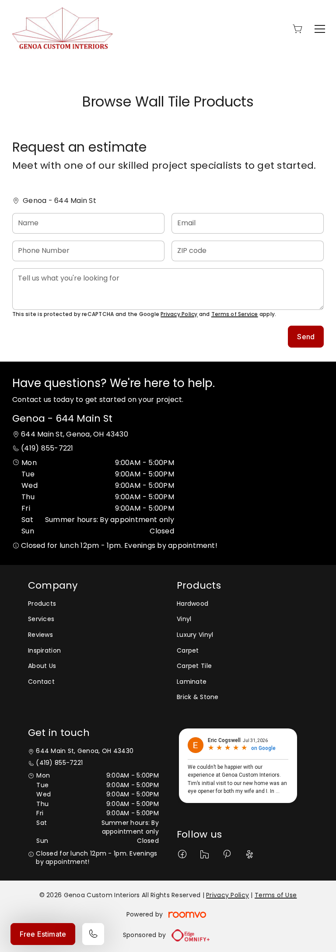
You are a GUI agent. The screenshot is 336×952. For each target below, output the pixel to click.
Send (306, 336)
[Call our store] (93, 934)
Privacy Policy (179, 314)
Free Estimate (43, 934)
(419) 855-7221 (47, 448)
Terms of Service (234, 314)
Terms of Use (276, 895)
